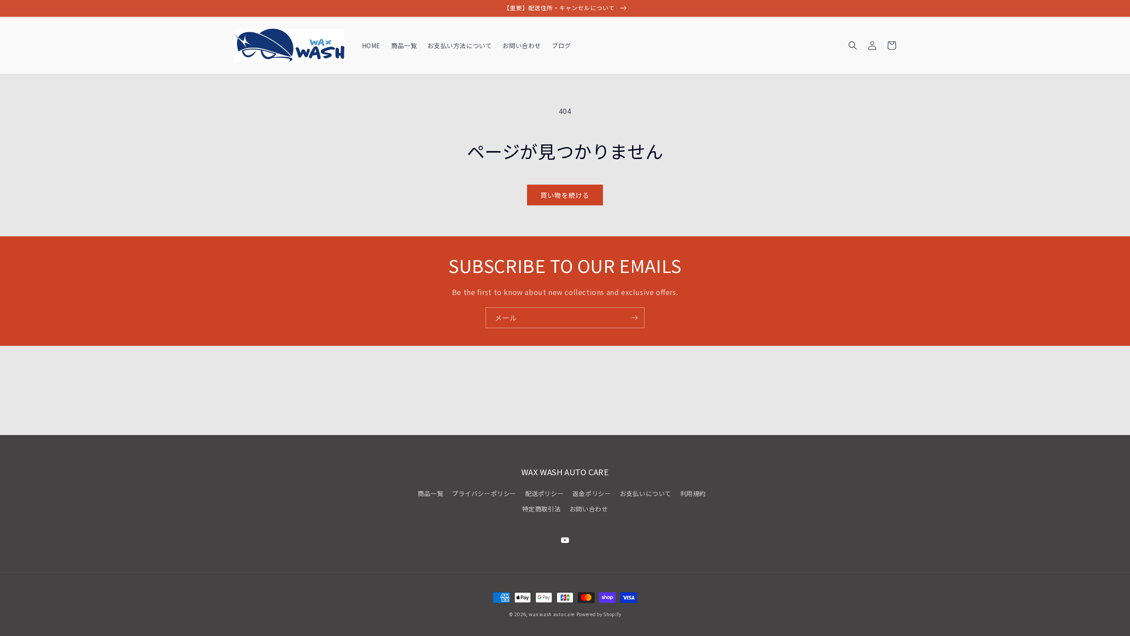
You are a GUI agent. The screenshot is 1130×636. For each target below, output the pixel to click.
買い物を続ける (565, 195)
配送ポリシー (544, 493)
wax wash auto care (552, 614)
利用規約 (693, 493)
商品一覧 (430, 493)
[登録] (634, 317)
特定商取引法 (541, 508)
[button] (853, 45)
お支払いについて (645, 493)
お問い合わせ (588, 508)
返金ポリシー (592, 493)
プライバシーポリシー (484, 493)
